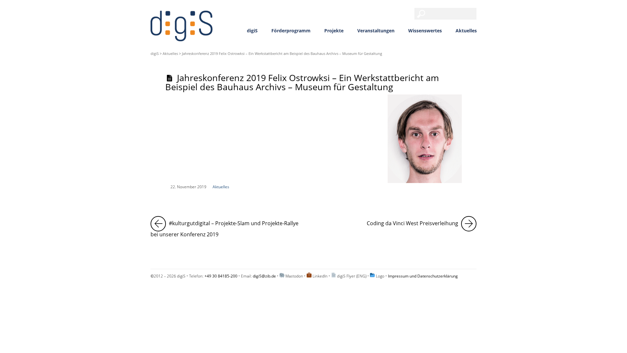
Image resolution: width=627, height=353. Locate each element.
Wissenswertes (425, 30)
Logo (380, 276)
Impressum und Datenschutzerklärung (423, 276)
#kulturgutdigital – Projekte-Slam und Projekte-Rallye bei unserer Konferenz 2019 (229, 227)
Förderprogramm (291, 30)
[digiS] (182, 37)
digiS (252, 30)
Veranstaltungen (375, 30)
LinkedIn (320, 276)
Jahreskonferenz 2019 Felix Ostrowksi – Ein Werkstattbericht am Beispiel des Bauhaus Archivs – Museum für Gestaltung (302, 82)
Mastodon (294, 276)
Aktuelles (466, 30)
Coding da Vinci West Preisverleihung (421, 221)
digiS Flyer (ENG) (351, 276)
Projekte (334, 30)
